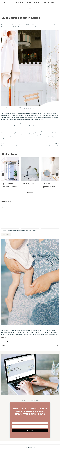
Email (23, 227)
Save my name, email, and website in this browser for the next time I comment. (19, 230)
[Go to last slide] (3, 174)
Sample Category (4, 14)
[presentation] (10, 169)
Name (3, 227)
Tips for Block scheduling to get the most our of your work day (49, 185)
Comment (4, 208)
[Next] (57, 174)
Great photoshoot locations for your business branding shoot (10, 185)
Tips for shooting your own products (10, 145)
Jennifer (4, 21)
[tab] (27, 192)
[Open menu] (30, 8)
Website (43, 227)
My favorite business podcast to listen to (28, 184)
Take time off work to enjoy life (51, 145)
